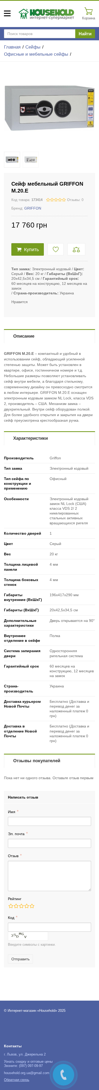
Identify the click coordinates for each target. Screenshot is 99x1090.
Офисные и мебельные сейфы (36, 54)
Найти (85, 34)
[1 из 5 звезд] (10, 906)
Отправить (20, 959)
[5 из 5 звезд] (31, 906)
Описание (23, 336)
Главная (12, 47)
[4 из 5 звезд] (26, 906)
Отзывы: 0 (75, 200)
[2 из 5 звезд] (15, 906)
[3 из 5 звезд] (21, 906)
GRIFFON (32, 208)
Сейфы (32, 47)
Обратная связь (16, 1080)
